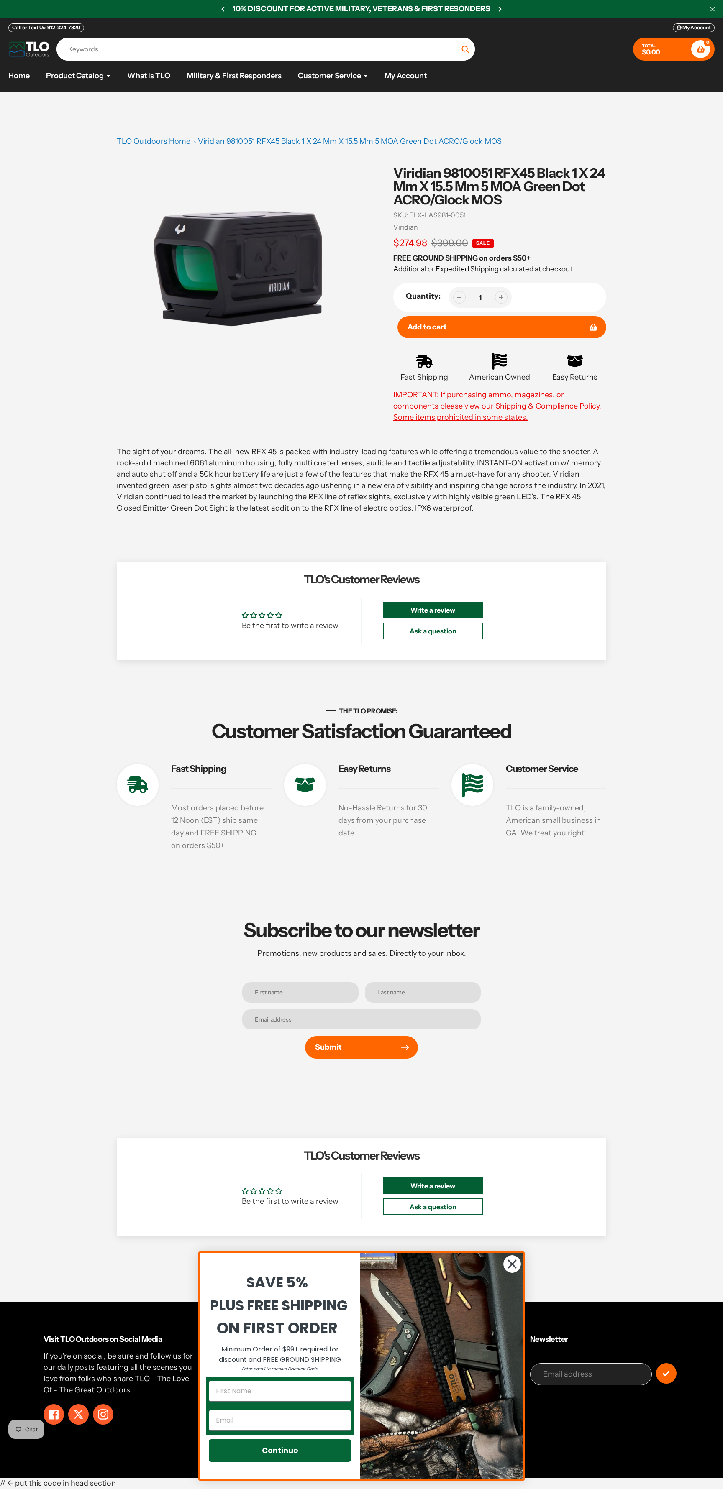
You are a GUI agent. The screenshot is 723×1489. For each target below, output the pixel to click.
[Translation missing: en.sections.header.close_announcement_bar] (712, 9)
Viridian (405, 227)
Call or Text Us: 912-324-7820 (46, 27)
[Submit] (666, 1373)
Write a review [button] (432, 610)
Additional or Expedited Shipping (446, 269)
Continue (280, 1450)
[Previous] (223, 9)
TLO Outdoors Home (153, 141)
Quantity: (423, 296)
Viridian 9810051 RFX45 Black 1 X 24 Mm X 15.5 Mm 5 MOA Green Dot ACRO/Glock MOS (350, 141)
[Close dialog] (512, 1264)
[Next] (499, 9)
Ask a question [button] (433, 631)
